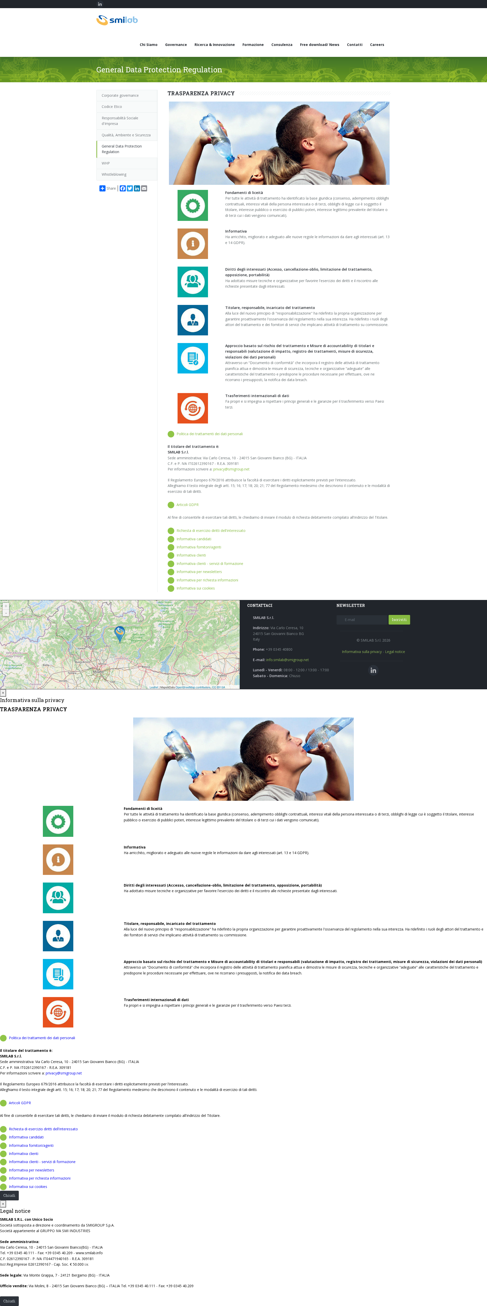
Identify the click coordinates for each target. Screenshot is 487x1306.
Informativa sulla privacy (362, 651)
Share (111, 188)
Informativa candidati (194, 538)
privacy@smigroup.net (231, 469)
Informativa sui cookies (196, 588)
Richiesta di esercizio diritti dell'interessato (211, 530)
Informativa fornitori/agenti (199, 547)
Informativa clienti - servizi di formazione (210, 563)
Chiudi (9, 1195)
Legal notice (395, 651)
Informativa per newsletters (199, 571)
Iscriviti (399, 619)
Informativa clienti (191, 555)
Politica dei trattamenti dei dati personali (210, 433)
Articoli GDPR (188, 504)
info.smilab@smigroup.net (287, 659)
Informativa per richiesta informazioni (207, 580)
